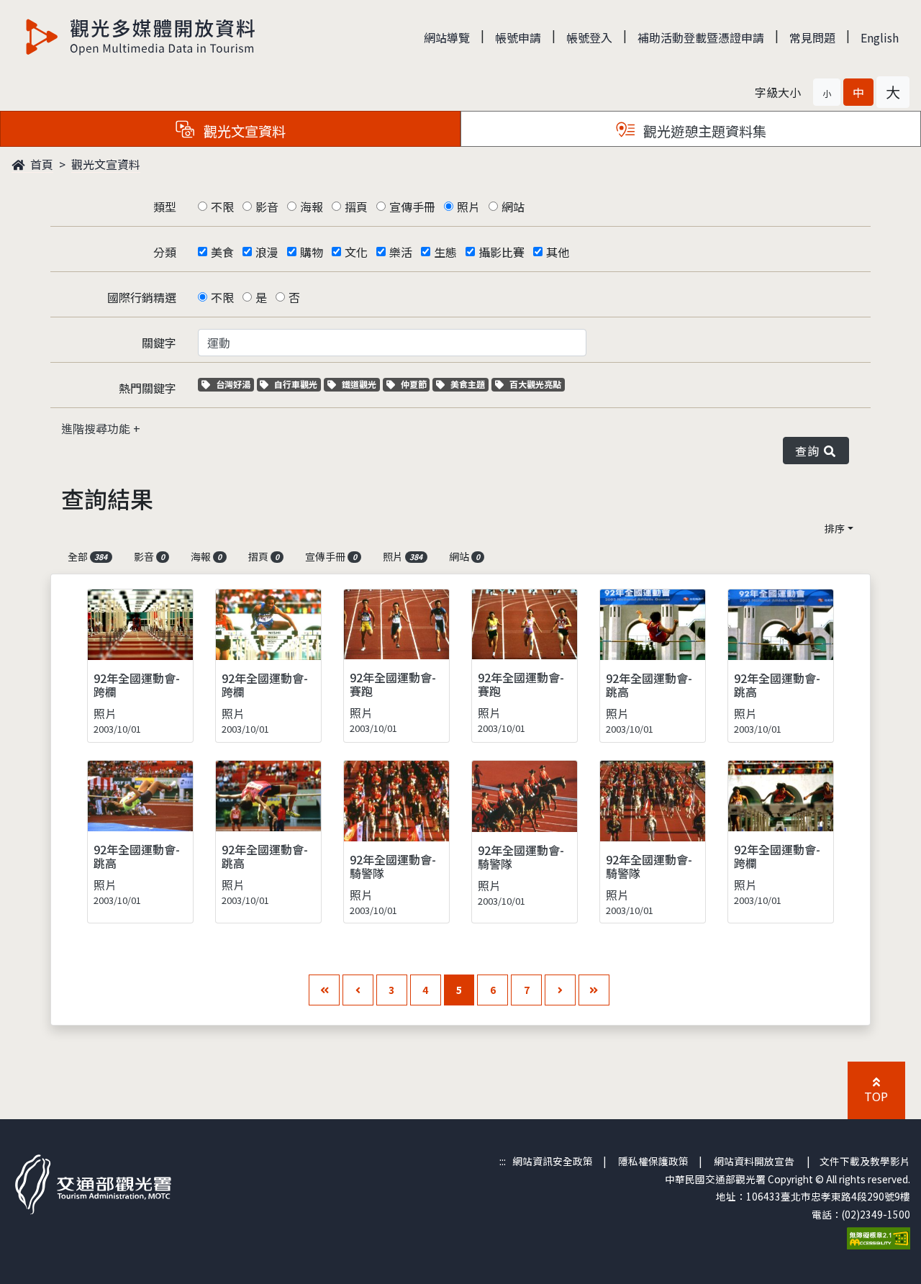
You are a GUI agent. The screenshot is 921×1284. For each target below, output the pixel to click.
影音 (266, 206)
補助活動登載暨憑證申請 (701, 37)
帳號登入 (589, 37)
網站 (513, 206)
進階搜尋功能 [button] (97, 428)
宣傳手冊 (412, 206)
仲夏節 (415, 384)
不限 (222, 206)
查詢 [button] (810, 450)
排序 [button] (835, 528)
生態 (445, 252)
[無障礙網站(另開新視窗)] (878, 1236)
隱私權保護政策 (653, 1161)
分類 (164, 252)
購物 (311, 252)
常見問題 (812, 37)
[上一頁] (358, 990)
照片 (468, 206)
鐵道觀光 (360, 384)
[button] (826, 92)
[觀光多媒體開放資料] (141, 36)
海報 (311, 206)
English (880, 37)
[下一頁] (560, 990)
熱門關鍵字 (147, 388)
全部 (87, 556)
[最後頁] (594, 990)
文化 (356, 252)
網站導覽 (447, 37)
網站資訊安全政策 (552, 1161)
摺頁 (356, 206)
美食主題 (469, 384)
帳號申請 (518, 37)
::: (502, 1161)
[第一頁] (324, 990)
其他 (557, 252)
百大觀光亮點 (535, 384)
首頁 (40, 164)
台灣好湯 (234, 384)
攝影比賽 (501, 252)
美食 (222, 252)
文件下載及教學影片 (865, 1161)
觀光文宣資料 (105, 164)
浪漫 (266, 252)
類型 (164, 206)
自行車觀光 (295, 384)
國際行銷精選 (141, 297)
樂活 (400, 252)
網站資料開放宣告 (754, 1161)
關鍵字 (159, 342)
